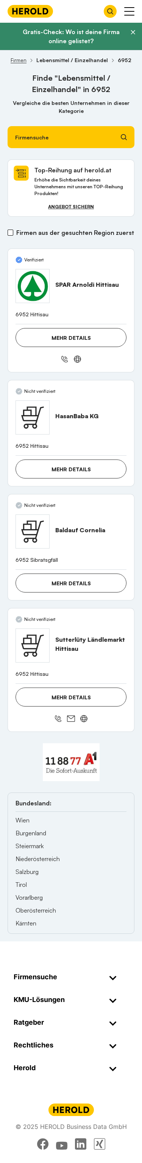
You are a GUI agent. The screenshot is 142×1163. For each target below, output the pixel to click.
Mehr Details (71, 338)
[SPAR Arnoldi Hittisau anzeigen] (33, 286)
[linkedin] (80, 1144)
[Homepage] (30, 11)
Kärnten (26, 923)
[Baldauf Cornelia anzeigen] (33, 531)
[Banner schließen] (132, 32)
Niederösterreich (38, 859)
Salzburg (27, 871)
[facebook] (42, 1144)
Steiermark (30, 846)
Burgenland (31, 833)
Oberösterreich (36, 910)
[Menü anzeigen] (129, 11)
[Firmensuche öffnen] (110, 11)
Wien (23, 820)
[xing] (99, 1144)
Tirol (21, 884)
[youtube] (61, 1144)
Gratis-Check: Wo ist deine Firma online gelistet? (71, 36)
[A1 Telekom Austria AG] (71, 762)
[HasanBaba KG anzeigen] (33, 417)
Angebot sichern (71, 206)
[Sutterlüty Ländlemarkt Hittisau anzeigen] (33, 645)
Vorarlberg (29, 897)
